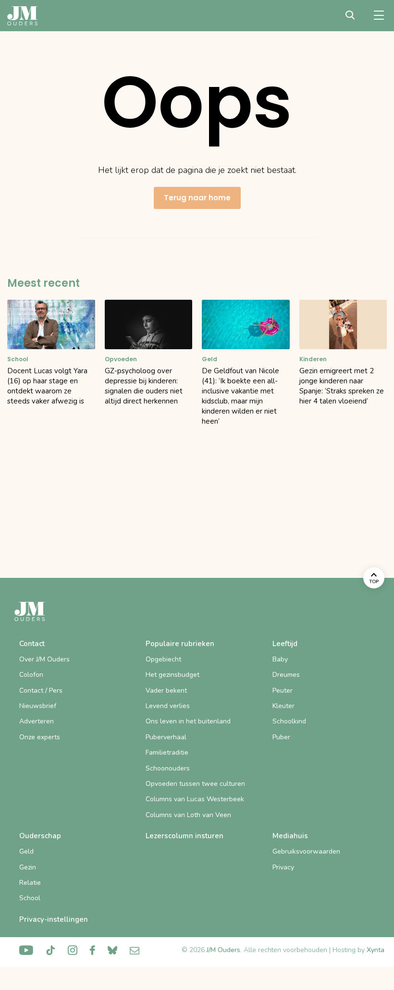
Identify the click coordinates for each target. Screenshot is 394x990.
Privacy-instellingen (53, 919)
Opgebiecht (163, 659)
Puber (281, 737)
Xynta (375, 949)
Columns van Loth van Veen (188, 814)
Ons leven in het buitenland (188, 721)
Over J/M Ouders (44, 659)
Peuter (282, 690)
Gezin (27, 867)
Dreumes (286, 674)
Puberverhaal (166, 737)
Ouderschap (40, 836)
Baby (280, 659)
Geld (26, 851)
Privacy (283, 867)
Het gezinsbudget (172, 674)
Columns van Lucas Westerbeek (195, 799)
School (29, 898)
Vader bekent (166, 690)
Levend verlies (168, 705)
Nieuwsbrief (37, 705)
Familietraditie (167, 752)
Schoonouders (168, 768)
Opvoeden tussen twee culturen (195, 783)
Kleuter (283, 705)
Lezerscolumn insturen (184, 836)
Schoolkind (289, 721)
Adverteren (36, 721)
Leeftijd (284, 643)
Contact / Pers (40, 690)
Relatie (30, 882)
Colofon (31, 674)
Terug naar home (197, 198)
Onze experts (39, 737)
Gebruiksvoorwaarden (306, 851)
